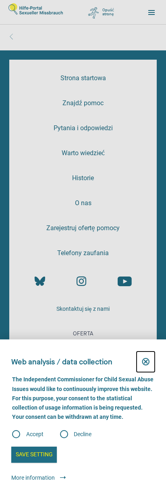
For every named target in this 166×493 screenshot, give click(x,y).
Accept (35, 434)
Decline (82, 434)
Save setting (34, 454)
